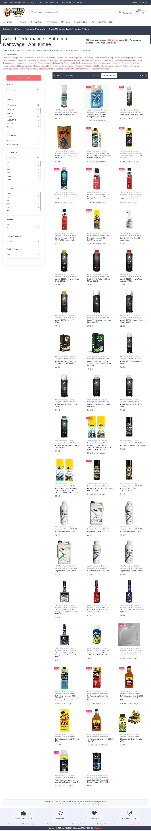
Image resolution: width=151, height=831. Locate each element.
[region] (23, 118)
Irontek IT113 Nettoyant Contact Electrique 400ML (99, 321)
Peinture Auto (91, 66)
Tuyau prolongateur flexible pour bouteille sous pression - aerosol (132, 654)
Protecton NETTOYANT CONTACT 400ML (128, 489)
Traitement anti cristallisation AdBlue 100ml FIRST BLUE (98, 654)
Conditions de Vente (54, 824)
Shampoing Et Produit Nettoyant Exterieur (37, 69)
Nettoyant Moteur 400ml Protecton (133, 445)
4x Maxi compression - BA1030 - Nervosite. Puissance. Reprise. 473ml (132, 698)
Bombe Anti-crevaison (66, 58)
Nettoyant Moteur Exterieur (21, 66)
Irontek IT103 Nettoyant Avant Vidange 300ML (131, 280)
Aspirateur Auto (9, 58)
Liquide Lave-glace (102, 63)
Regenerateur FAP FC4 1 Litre (131, 571)
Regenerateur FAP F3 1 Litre (98, 571)
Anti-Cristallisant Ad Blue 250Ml (131, 115)
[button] (22, 29)
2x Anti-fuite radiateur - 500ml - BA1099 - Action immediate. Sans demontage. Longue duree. (67, 698)
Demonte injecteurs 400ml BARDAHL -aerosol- (97, 239)
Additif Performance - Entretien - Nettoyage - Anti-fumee (66, 111)
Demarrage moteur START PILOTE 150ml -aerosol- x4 (97, 198)
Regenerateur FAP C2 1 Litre (131, 531)
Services (53, 22)
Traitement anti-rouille (101, 69)
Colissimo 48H (60, 818)
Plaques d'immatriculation (102, 22)
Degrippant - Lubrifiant (37, 60)
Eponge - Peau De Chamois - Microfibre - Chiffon (92, 60)
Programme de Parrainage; (136, 824)
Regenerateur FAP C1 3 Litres (98, 531)
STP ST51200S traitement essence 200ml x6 (97, 611)
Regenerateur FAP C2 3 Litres (66, 571)
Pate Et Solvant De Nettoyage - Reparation (66, 66)
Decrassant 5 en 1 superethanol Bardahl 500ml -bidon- (99, 157)
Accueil (23, 22)
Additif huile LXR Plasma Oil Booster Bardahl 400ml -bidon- (98, 781)
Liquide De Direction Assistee (40, 63)
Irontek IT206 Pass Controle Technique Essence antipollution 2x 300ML (99, 363)
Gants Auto (119, 60)
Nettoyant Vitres (40, 66)
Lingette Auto (21, 63)
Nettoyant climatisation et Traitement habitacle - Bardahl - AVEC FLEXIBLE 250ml (99, 447)
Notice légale (97, 828)
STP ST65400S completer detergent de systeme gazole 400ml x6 (66, 655)
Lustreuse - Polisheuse (121, 63)
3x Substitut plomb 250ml (64, 115)
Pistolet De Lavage (106, 66)
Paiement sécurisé (129, 818)
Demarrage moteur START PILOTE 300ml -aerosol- (130, 198)
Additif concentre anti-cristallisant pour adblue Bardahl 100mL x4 (67, 781)
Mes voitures (82, 22)
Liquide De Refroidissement (81, 63)
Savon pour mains (10, 69)
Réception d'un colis (79, 824)
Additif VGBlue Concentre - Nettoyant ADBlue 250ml (97, 116)
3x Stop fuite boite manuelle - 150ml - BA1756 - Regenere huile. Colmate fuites (100, 698)
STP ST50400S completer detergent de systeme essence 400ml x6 (66, 612)
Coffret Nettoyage (120, 58)
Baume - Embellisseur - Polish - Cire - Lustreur (36, 58)
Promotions (37, 22)
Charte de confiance (29, 824)
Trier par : (96, 75)
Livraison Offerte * (25, 78)
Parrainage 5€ (94, 818)
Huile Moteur (130, 60)
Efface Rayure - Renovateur (59, 60)
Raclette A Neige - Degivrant (127, 66)
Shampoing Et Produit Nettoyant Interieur (73, 69)
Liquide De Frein (61, 63)
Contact (8, 824)
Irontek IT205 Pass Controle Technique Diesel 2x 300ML (65, 362)
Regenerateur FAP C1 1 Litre (66, 531)
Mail (104, 802)
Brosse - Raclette (84, 58)
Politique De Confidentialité (106, 824)
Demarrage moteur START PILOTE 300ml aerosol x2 (65, 239)
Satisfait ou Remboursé (23, 818)
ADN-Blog (65, 22)
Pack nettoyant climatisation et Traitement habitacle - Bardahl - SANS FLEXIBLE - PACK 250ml (66, 490)
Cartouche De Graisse (102, 58)
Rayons (9, 22)
